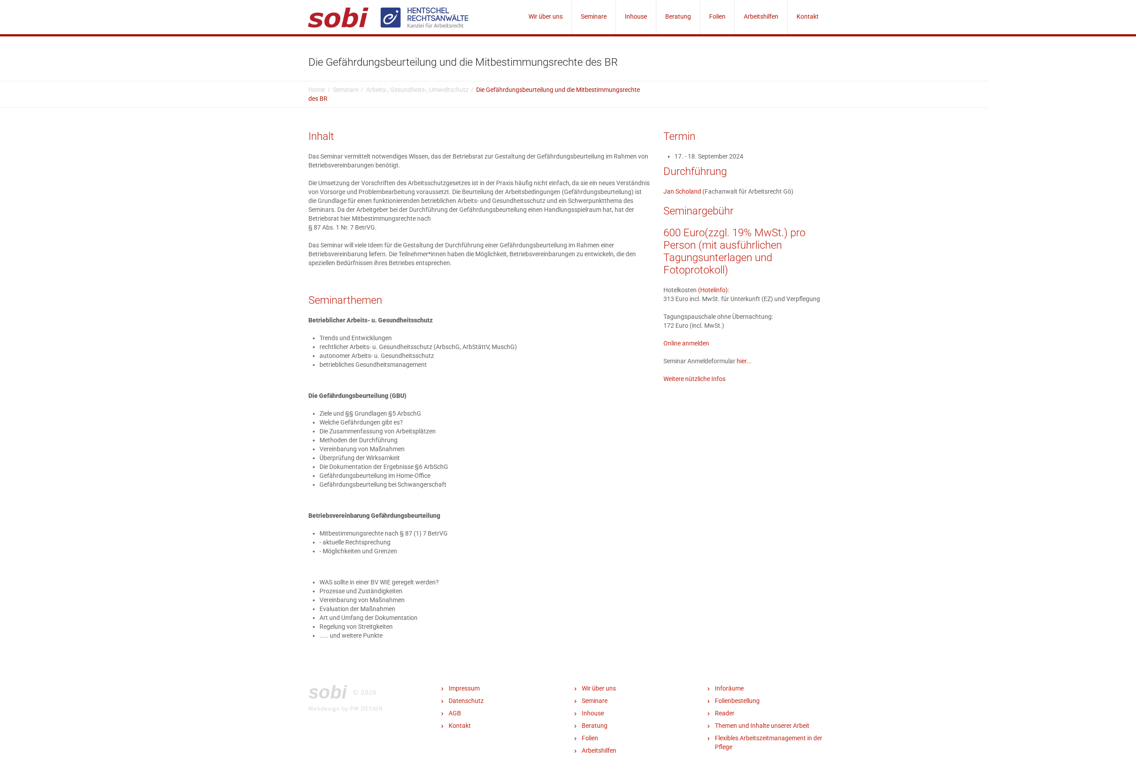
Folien (717, 16)
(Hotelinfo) (713, 290)
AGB (455, 713)
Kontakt (808, 16)
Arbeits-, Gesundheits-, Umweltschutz (417, 89)
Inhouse (636, 16)
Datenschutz (466, 700)
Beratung (678, 16)
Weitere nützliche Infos (694, 378)
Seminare (594, 16)
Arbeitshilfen (761, 16)
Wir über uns (546, 16)
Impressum (464, 688)
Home (316, 89)
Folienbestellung (737, 700)
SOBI (327, 692)
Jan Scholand (682, 191)
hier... (744, 361)
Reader (724, 713)
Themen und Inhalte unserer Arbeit (762, 725)
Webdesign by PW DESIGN (345, 708)
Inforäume (729, 688)
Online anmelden (686, 343)
